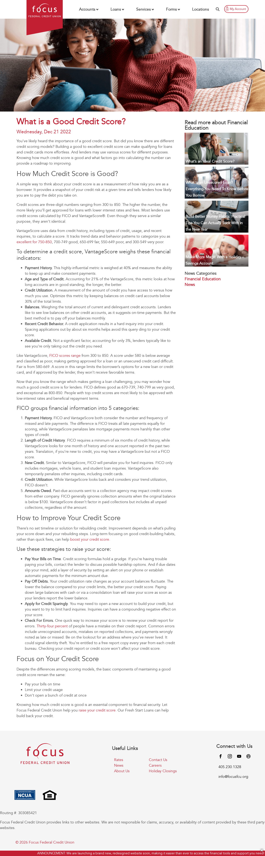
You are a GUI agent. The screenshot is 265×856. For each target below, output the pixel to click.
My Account (238, 9)
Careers (155, 765)
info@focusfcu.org (233, 776)
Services (143, 9)
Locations (200, 9)
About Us (122, 771)
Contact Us (158, 760)
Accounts (87, 9)
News (190, 284)
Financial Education (203, 279)
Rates (118, 760)
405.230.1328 (229, 767)
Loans (116, 9)
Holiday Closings (163, 771)
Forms (171, 9)
